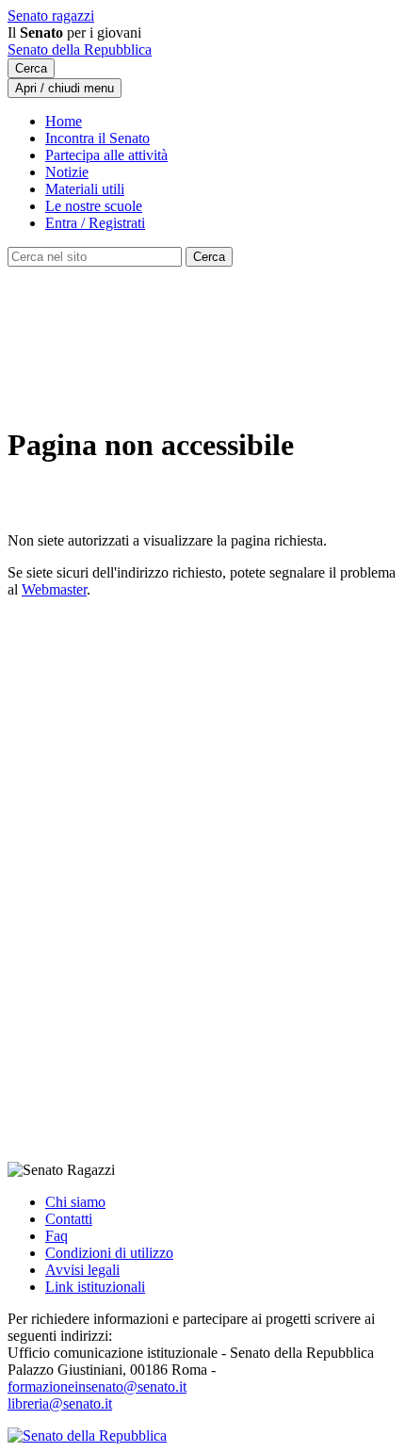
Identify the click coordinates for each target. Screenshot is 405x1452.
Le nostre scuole (93, 206)
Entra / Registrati (95, 223)
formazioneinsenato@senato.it (97, 1387)
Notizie (67, 172)
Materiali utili (84, 189)
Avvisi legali (82, 1270)
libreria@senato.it (60, 1403)
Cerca (31, 68)
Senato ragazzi (51, 16)
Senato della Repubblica (80, 49)
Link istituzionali (95, 1287)
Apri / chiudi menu (64, 88)
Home (63, 121)
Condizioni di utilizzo (109, 1253)
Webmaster (54, 589)
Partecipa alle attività (106, 155)
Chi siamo (75, 1202)
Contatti (68, 1219)
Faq (56, 1236)
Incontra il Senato (97, 138)
